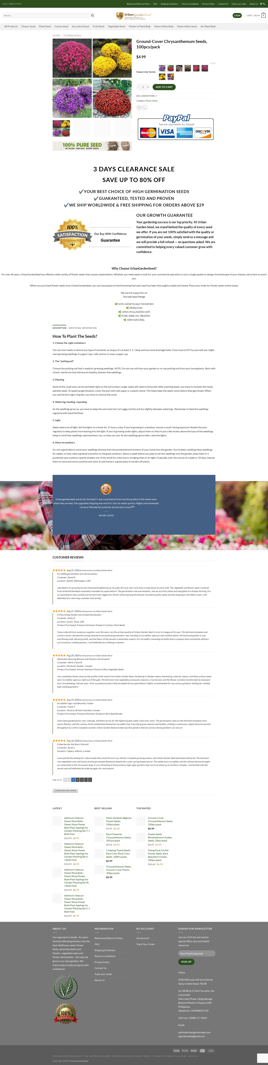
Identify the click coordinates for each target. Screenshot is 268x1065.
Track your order (239, 4)
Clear (212, 63)
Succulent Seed (80, 26)
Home (56, 35)
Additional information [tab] (83, 328)
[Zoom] (57, 114)
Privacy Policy (208, 4)
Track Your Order (145, 944)
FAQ (155, 4)
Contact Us (223, 4)
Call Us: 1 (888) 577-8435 (11, 4)
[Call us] (264, 4)
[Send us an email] (261, 4)
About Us (254, 4)
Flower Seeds (72, 35)
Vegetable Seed (116, 26)
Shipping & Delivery (169, 4)
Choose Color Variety (146, 72)
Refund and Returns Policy (138, 4)
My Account (142, 938)
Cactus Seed (61, 26)
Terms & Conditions (190, 4)
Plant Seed (45, 26)
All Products (11, 26)
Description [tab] (59, 328)
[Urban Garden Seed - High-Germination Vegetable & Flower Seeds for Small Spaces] (134, 16)
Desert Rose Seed (187, 26)
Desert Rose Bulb (163, 26)
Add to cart (164, 87)
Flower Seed (28, 26)
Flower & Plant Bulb (140, 26)
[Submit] (92, 15)
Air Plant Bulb (208, 26)
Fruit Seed (98, 26)
